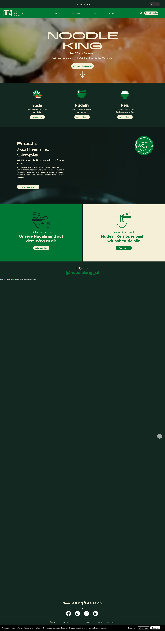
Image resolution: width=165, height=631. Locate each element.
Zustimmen (155, 628)
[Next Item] (159, 436)
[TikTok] (77, 613)
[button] (82, 4)
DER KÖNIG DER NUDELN (18, 13)
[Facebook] (68, 613)
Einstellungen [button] (132, 628)
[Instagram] (86, 613)
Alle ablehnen (143, 628)
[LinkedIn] (95, 613)
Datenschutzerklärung (100, 628)
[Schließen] (163, 627)
